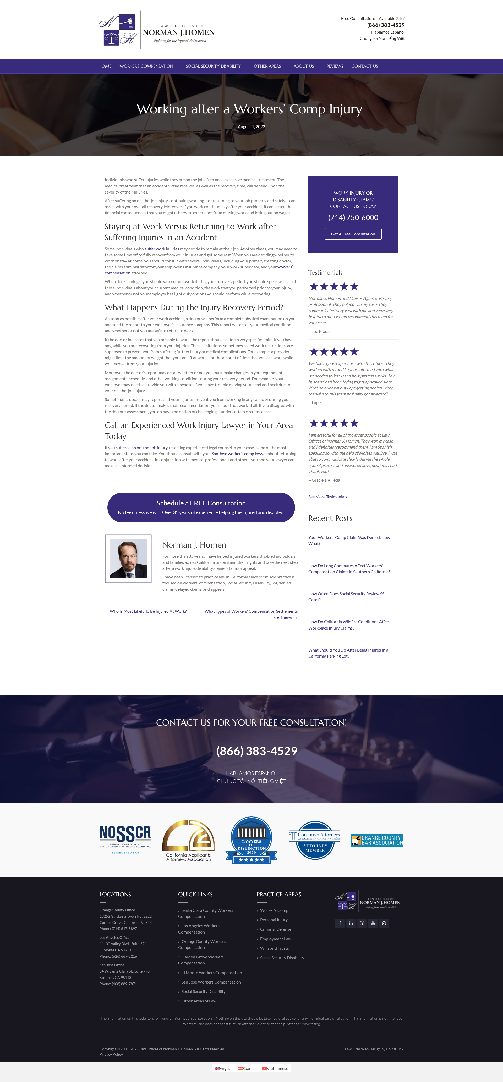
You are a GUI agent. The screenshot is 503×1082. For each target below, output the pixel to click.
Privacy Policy (111, 1054)
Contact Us (365, 66)
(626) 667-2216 (124, 956)
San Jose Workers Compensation (211, 981)
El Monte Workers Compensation (212, 972)
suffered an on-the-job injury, (142, 447)
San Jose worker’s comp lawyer (239, 453)
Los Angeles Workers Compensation (199, 928)
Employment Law (275, 938)
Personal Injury (274, 919)
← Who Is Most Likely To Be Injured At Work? (146, 611)
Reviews (335, 66)
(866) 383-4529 (257, 751)
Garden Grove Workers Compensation (201, 959)
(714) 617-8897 (124, 928)
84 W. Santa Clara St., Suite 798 (125, 971)
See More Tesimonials (327, 496)
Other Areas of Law (199, 1000)
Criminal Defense (275, 929)
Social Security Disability (213, 66)
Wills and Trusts (274, 948)
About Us (304, 66)
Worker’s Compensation (146, 66)
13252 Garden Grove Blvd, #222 (126, 916)
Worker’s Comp (274, 910)
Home (105, 66)
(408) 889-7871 (124, 983)
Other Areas (267, 66)
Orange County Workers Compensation (202, 944)
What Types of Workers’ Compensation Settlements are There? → (251, 614)
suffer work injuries (162, 248)
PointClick (394, 1049)
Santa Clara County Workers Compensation (205, 913)
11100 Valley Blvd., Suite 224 (123, 943)
